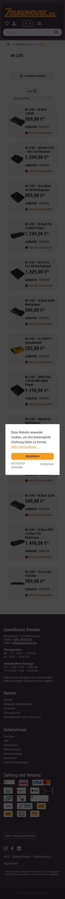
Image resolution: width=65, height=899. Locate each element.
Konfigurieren (47, 464)
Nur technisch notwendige (18, 465)
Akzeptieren (33, 456)
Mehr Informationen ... (25, 447)
